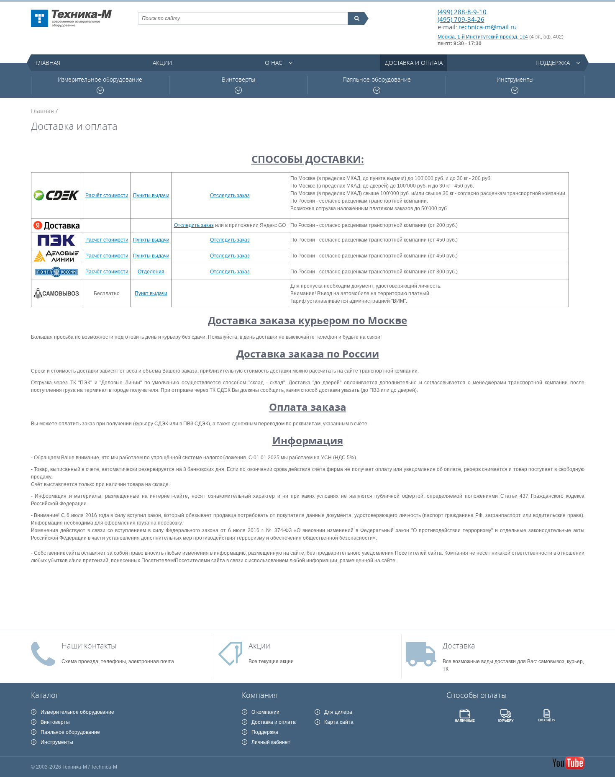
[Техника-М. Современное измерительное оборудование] (71, 18)
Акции (162, 63)
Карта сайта (339, 722)
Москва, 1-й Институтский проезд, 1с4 (483, 37)
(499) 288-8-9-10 (462, 12)
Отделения (151, 272)
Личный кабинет (270, 742)
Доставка (459, 646)
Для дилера (338, 712)
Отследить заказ (230, 195)
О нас (273, 63)
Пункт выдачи (151, 293)
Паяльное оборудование (377, 79)
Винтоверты (238, 79)
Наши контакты (89, 646)
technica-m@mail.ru (488, 27)
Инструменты (515, 79)
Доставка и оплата (414, 63)
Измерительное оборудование (100, 79)
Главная (48, 63)
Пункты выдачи (151, 195)
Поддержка (553, 63)
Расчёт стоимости (106, 195)
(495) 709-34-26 (461, 19)
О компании (265, 712)
